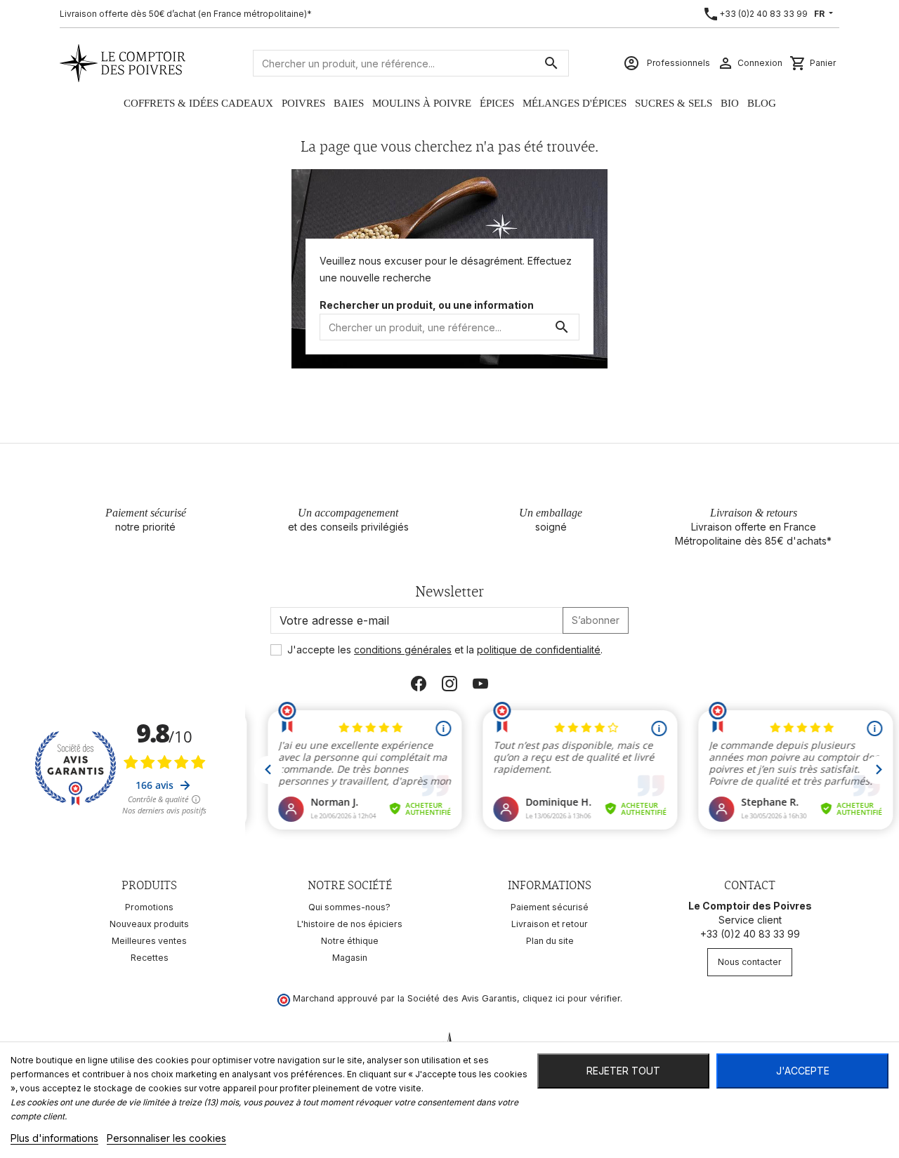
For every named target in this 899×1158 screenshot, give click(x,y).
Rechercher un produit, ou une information (427, 305)
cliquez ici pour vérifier (571, 998)
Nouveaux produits (149, 924)
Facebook (418, 683)
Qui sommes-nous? (349, 907)
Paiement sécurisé (550, 907)
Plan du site (550, 941)
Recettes (150, 957)
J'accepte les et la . (445, 649)
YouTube (480, 683)
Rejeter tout (623, 1071)
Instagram (449, 683)
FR (820, 13)
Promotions (149, 907)
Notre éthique (350, 941)
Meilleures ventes (149, 941)
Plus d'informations (54, 1138)
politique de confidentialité (539, 649)
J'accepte (802, 1071)
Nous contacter (750, 962)
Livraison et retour (549, 924)
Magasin (349, 957)
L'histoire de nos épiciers (349, 924)
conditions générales (403, 649)
